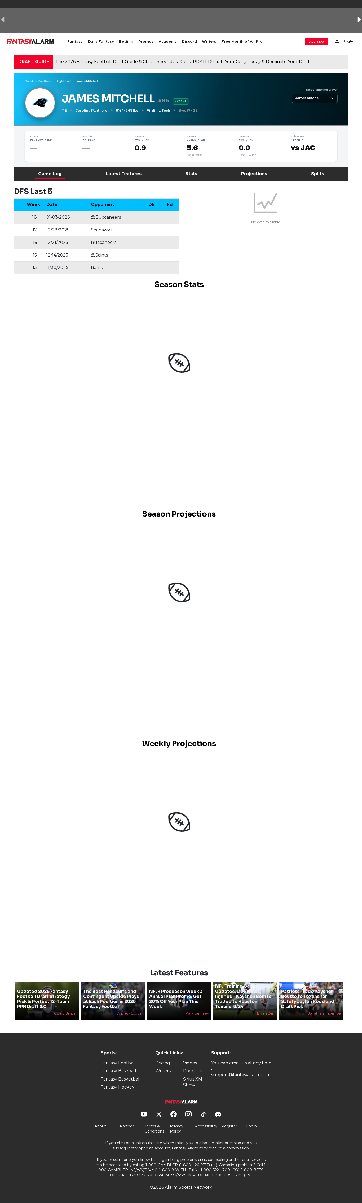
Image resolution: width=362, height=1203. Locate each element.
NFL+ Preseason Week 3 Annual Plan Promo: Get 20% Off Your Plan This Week (176, 999)
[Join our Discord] (337, 41)
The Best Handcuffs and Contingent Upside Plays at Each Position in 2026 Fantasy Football (111, 999)
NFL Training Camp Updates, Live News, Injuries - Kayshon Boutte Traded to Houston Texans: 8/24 (243, 996)
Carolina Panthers (38, 81)
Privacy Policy (176, 1129)
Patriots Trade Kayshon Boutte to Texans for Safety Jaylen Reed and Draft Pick (307, 999)
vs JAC (303, 148)
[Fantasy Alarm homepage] (30, 42)
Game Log (50, 173)
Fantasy (75, 41)
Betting (126, 41)
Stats (191, 173)
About (100, 1126)
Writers (209, 41)
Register (229, 1126)
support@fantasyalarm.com (241, 1074)
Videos (190, 1062)
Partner (127, 1126)
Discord (189, 41)
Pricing (162, 1062)
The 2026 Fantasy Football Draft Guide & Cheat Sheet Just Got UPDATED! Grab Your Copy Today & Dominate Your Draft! (183, 61)
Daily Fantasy (101, 41)
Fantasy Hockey (117, 1087)
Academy (168, 41)
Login (348, 41)
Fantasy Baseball (118, 1070)
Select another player (322, 89)
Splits (317, 173)
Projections (254, 173)
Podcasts (192, 1070)
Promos (146, 41)
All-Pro (316, 41)
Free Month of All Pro (242, 41)
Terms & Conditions (154, 1129)
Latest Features (124, 173)
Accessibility (206, 1126)
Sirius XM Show (192, 1082)
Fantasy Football (118, 1062)
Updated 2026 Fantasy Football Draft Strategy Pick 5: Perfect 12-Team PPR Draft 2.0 (43, 999)
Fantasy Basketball (121, 1079)
